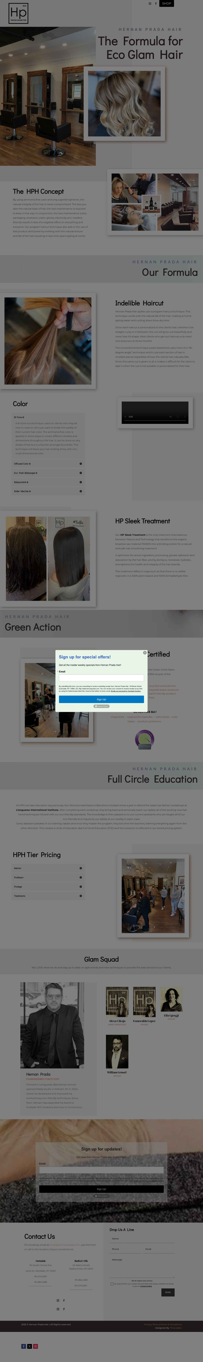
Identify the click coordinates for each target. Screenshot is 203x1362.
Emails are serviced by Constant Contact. (126, 691)
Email (62, 671)
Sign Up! (101, 699)
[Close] (145, 652)
